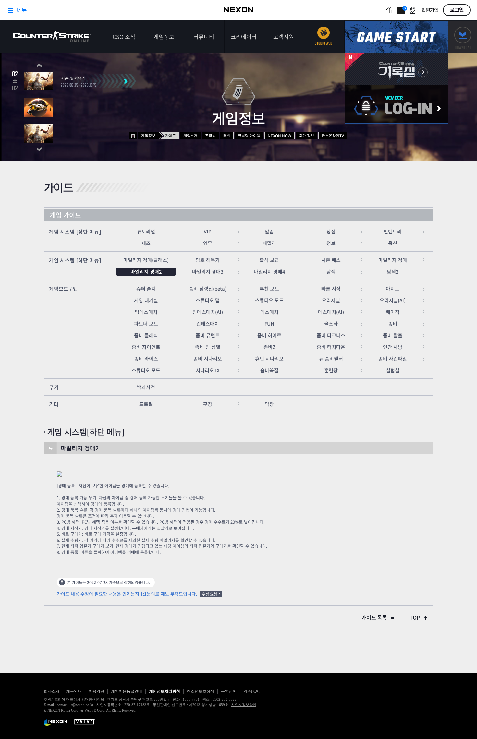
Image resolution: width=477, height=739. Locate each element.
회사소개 (51, 691)
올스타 (331, 323)
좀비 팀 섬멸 (207, 346)
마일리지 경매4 (269, 271)
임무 (207, 243)
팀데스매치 (146, 311)
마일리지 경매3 (208, 271)
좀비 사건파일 (392, 358)
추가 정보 (306, 135)
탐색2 (393, 271)
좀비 (392, 323)
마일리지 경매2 (146, 271)
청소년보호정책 (200, 691)
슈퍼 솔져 (146, 288)
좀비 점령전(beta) (207, 288)
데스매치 (269, 311)
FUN (269, 323)
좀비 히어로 (269, 335)
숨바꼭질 (269, 370)
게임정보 (163, 36)
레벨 (226, 135)
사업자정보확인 (243, 705)
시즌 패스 (331, 259)
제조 (146, 243)
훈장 (207, 403)
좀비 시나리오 (207, 358)
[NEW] (396, 69)
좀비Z (269, 346)
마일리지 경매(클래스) (146, 259)
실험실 (392, 370)
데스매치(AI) (331, 311)
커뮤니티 (203, 36)
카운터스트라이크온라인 (52, 36)
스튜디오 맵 (208, 300)
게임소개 (190, 135)
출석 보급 (269, 259)
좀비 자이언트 (146, 346)
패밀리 (269, 243)
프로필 (146, 403)
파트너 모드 (146, 323)
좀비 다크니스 (331, 335)
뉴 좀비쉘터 (331, 358)
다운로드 (462, 37)
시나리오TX (208, 370)
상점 (331, 231)
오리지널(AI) (393, 300)
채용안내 (74, 691)
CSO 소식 (124, 36)
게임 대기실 (146, 300)
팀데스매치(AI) (207, 311)
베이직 (392, 311)
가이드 (170, 135)
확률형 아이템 (249, 135)
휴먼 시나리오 (269, 358)
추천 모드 (269, 288)
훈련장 (331, 370)
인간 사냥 (392, 346)
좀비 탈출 (392, 335)
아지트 (392, 288)
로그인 (396, 104)
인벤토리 (393, 231)
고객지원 (283, 36)
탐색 (331, 271)
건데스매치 (207, 323)
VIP (208, 231)
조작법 (210, 135)
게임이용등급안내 (126, 691)
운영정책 (229, 691)
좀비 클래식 (146, 335)
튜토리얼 (146, 231)
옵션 (392, 243)
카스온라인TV (333, 135)
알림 (269, 231)
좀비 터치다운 (331, 346)
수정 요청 (209, 594)
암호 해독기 (208, 259)
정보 (331, 243)
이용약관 (96, 691)
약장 (269, 403)
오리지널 (331, 300)
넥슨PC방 (251, 691)
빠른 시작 (331, 288)
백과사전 (146, 387)
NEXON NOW (279, 135)
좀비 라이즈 (146, 358)
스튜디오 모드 (269, 300)
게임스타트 (396, 37)
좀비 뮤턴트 (208, 335)
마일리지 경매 (392, 259)
